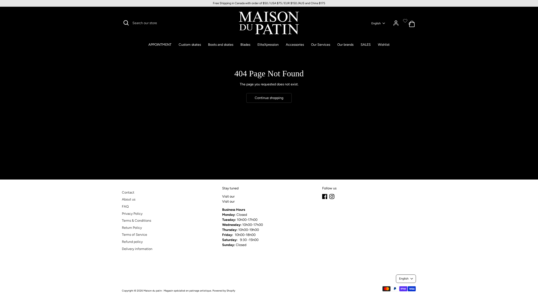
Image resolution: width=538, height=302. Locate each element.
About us (128, 199)
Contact (128, 192)
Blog (238, 196)
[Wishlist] (405, 20)
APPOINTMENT (159, 45)
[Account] (396, 23)
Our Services (320, 45)
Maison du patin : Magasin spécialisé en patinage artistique (177, 290)
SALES (366, 45)
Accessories (295, 45)
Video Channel (246, 201)
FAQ (125, 206)
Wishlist (384, 45)
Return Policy (132, 228)
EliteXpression (268, 45)
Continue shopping (269, 98)
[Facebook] (324, 196)
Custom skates (190, 45)
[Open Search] (126, 23)
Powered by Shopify (223, 290)
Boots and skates (220, 45)
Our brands (345, 45)
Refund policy (132, 242)
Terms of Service (134, 235)
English (376, 23)
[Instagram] (331, 196)
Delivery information (137, 249)
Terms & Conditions (136, 221)
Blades (245, 45)
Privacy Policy (132, 214)
